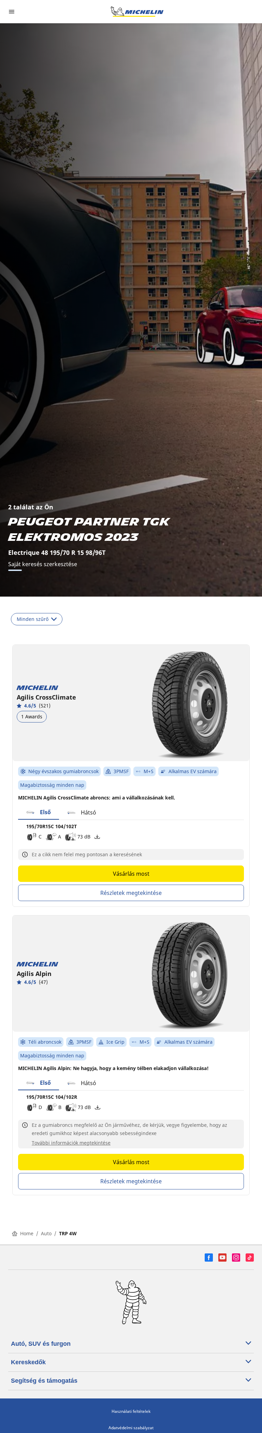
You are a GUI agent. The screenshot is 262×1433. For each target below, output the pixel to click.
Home (26, 1233)
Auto (46, 1233)
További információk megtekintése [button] (71, 1142)
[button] (38, 812)
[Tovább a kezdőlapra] (137, 11)
